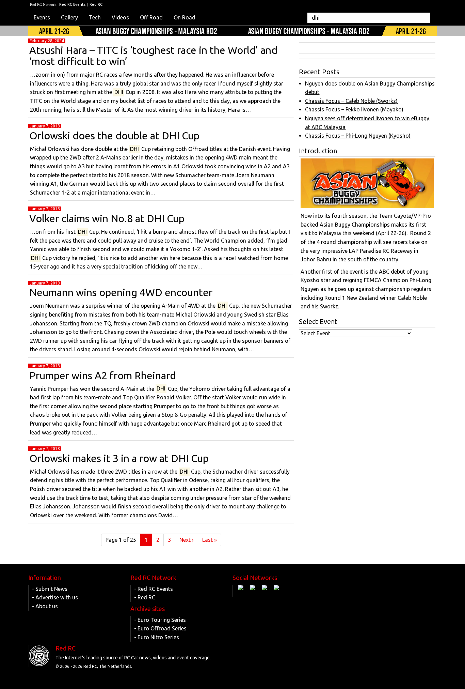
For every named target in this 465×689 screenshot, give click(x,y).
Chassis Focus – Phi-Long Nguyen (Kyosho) (358, 136)
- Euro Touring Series (160, 620)
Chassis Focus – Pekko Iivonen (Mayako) (354, 109)
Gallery (69, 17)
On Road (184, 17)
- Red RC (144, 597)
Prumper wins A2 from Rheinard (102, 375)
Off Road (151, 17)
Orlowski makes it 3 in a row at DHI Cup (119, 458)
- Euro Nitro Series (156, 637)
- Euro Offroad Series (160, 628)
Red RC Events (72, 4)
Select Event (318, 321)
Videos (120, 17)
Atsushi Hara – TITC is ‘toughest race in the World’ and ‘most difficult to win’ (153, 55)
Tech (95, 17)
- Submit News (49, 589)
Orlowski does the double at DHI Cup (114, 135)
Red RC (96, 4)
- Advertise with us (55, 597)
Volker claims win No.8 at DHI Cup (107, 218)
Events (42, 17)
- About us (45, 606)
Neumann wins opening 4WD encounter (120, 292)
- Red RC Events (153, 589)
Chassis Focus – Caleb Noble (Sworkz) (351, 101)
